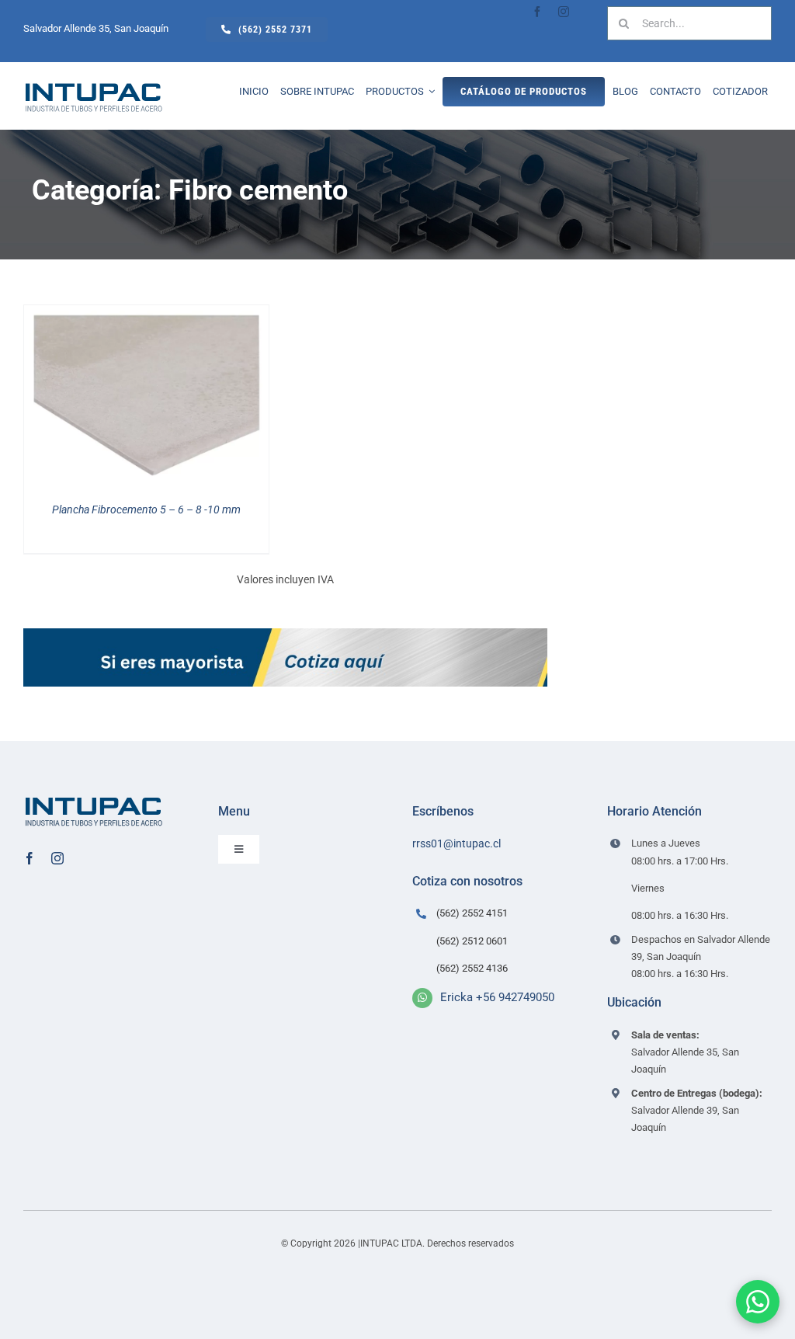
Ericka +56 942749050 (497, 997)
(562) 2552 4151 (472, 913)
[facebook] (537, 11)
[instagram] (563, 11)
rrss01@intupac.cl (456, 843)
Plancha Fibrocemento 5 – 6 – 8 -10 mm (146, 509)
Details (157, 398)
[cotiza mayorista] (285, 634)
